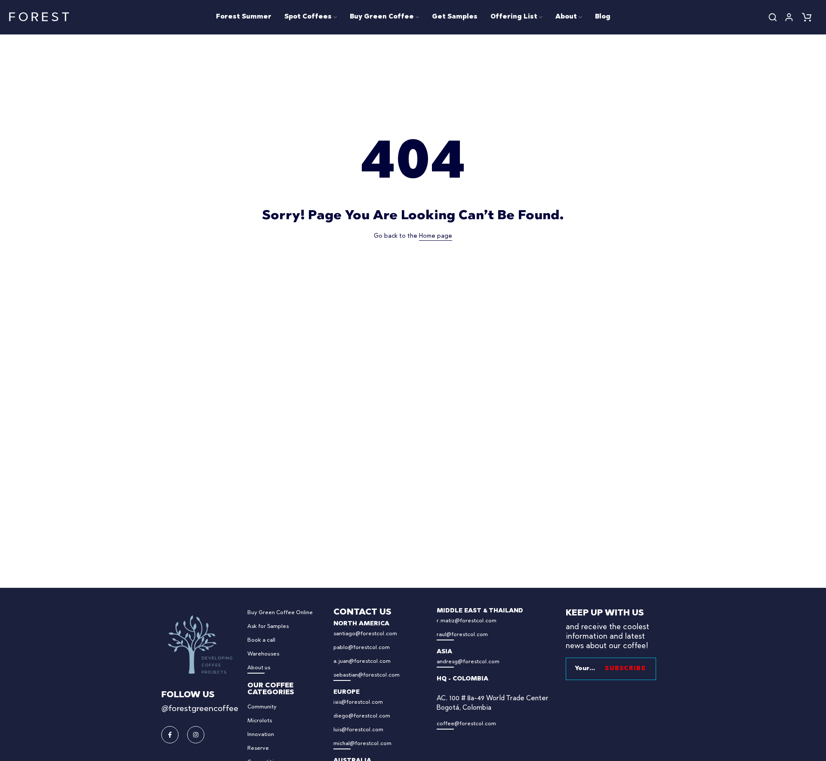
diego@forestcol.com (361, 716)
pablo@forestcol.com (361, 647)
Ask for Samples (268, 626)
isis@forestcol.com (358, 702)
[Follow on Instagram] (195, 734)
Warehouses (263, 654)
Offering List (513, 17)
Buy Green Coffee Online (280, 612)
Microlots (259, 721)
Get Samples (455, 17)
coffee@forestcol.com (466, 724)
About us (258, 668)
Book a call (261, 640)
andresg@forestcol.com (468, 662)
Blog (602, 17)
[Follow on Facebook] (170, 734)
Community (262, 707)
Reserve (258, 748)
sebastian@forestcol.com (366, 675)
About (566, 17)
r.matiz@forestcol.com (466, 621)
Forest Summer (243, 17)
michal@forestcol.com (362, 743)
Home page (435, 236)
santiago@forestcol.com (365, 634)
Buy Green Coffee (382, 17)
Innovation (260, 734)
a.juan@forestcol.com (362, 661)
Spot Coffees (308, 17)
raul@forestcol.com (462, 634)
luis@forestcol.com (358, 730)
